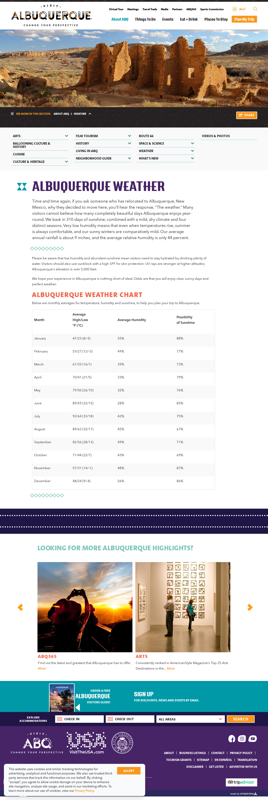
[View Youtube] (252, 739)
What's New (149, 158)
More (42, 668)
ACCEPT (128, 771)
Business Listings (192, 753)
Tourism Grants (178, 760)
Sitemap (203, 760)
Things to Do (145, 19)
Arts (16, 136)
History (82, 143)
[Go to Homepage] (51, 15)
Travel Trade (150, 9)
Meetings (133, 9)
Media (164, 9)
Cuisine (19, 154)
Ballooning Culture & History (31, 145)
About (169, 753)
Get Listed (216, 767)
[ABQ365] (84, 607)
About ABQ (119, 19)
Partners (177, 9)
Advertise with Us (243, 767)
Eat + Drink (189, 19)
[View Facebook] (231, 739)
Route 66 (146, 136)
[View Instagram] (242, 739)
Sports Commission (212, 9)
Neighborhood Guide (93, 158)
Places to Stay (216, 19)
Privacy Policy (241, 753)
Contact (217, 753)
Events (167, 19)
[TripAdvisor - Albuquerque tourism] (241, 782)
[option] (84, 617)
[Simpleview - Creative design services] (243, 793)
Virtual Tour (116, 9)
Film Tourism (87, 136)
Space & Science (151, 143)
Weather (146, 151)
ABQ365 (191, 9)
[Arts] (182, 607)
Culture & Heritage (29, 162)
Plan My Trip (244, 19)
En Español (223, 760)
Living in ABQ (87, 151)
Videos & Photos (216, 136)
